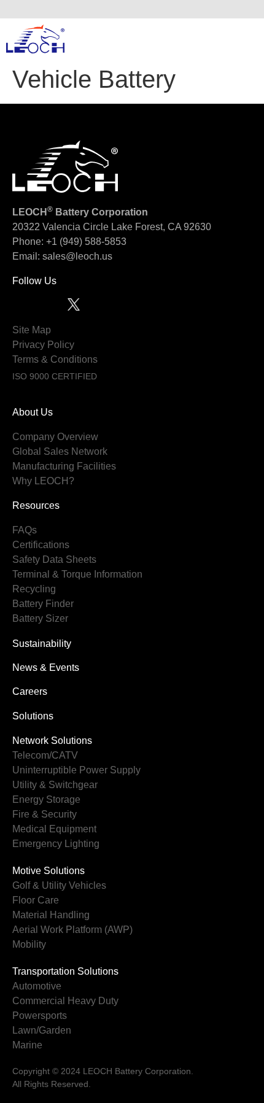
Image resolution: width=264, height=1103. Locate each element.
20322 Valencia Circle (60, 227)
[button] (245, 9)
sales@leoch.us (76, 256)
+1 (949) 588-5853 (86, 241)
